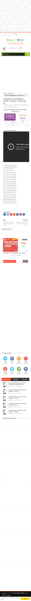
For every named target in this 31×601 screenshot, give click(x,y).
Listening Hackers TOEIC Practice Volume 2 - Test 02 (17, 411)
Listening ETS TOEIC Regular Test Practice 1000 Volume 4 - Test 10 (14, 253)
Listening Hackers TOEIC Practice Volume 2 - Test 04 (17, 397)
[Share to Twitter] (6, 250)
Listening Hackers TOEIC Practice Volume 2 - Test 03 (17, 404)
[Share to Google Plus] (8, 250)
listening (11, 93)
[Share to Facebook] (4, 250)
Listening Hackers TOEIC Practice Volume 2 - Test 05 (17, 390)
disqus (25, 261)
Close (25, 598)
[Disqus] (15, 286)
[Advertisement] (15, 15)
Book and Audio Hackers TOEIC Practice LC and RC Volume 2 (17, 383)
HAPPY (9, 595)
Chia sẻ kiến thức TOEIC (18, 593)
